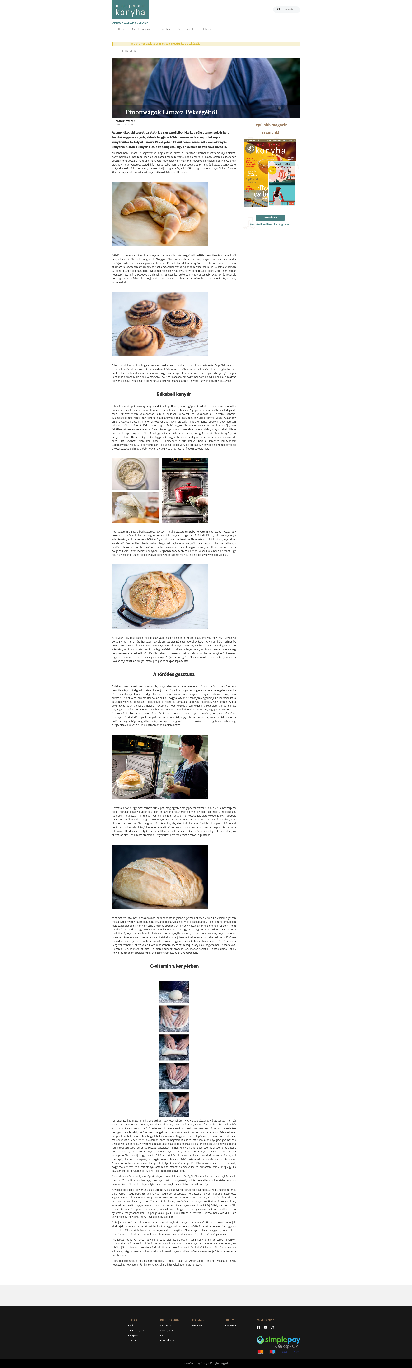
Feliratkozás (231, 1326)
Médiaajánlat (166, 1331)
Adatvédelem (167, 1340)
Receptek (164, 29)
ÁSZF (163, 1335)
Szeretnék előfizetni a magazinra (270, 224)
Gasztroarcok (186, 29)
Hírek (121, 29)
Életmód (206, 29)
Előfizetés (197, 1326)
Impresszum (166, 1326)
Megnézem (270, 218)
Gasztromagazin (141, 29)
